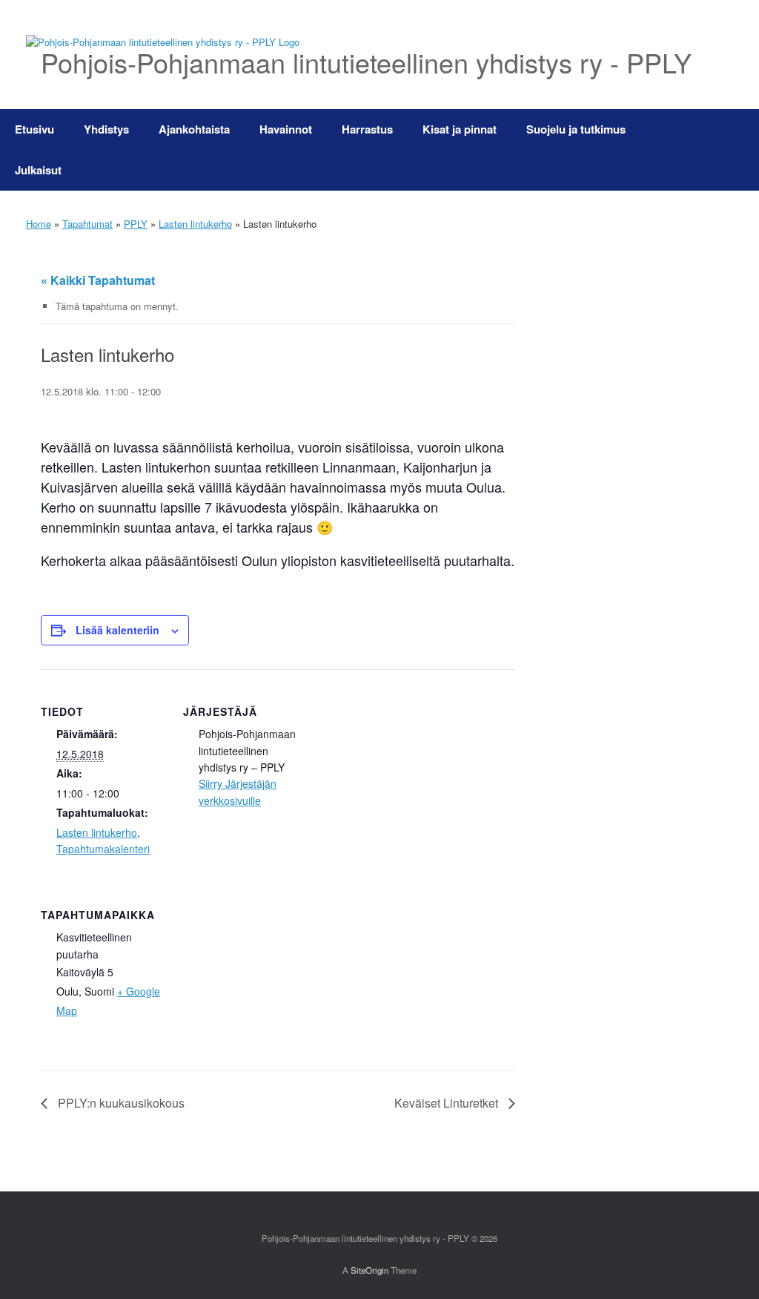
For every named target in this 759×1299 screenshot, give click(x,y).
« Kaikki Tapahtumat (98, 280)
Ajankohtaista (194, 129)
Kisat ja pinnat (459, 129)
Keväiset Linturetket (447, 1102)
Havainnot (285, 129)
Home (38, 224)
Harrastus (367, 129)
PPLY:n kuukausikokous (120, 1102)
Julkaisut (38, 170)
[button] (737, 150)
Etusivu (34, 129)
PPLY (136, 224)
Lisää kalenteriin (117, 629)
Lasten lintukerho (195, 224)
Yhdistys (106, 129)
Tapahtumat (87, 224)
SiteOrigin (369, 1270)
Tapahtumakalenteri (103, 848)
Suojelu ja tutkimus (576, 129)
